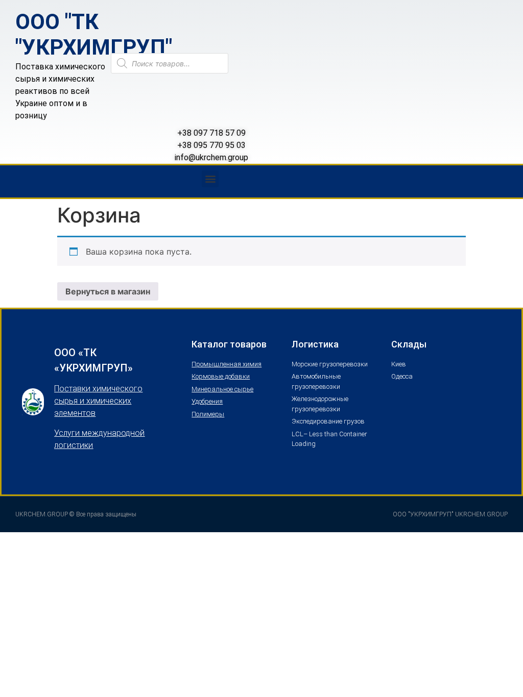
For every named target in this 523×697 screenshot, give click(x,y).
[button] (210, 178)
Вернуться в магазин (107, 291)
